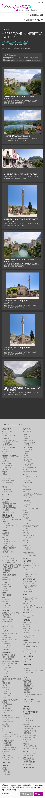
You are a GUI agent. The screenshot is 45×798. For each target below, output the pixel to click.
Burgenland (7, 463)
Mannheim (8, 722)
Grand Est (6, 687)
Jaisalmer (28, 457)
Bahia (4, 537)
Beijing (6, 589)
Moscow (28, 649)
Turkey (26, 707)
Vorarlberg (7, 489)
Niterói (6, 571)
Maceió (6, 535)
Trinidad (28, 610)
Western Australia (10, 456)
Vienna (5, 487)
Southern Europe (20, 41)
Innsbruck (8, 478)
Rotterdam (29, 590)
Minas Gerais (7, 546)
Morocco (27, 561)
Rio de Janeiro (9, 575)
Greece (5, 766)
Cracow (27, 617)
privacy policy (7, 793)
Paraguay (27, 595)
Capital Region (8, 655)
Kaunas (27, 548)
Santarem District (31, 631)
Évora (27, 637)
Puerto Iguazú (9, 436)
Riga (26, 543)
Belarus (5, 494)
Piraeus (6, 774)
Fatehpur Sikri (30, 471)
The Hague (28, 592)
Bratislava (27, 661)
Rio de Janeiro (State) (11, 565)
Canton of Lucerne (31, 702)
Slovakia (27, 659)
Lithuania (27, 545)
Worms (6, 755)
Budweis (7, 637)
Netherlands (29, 579)
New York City (30, 737)
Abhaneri (28, 449)
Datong (6, 604)
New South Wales (9, 447)
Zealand (5, 672)
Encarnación (30, 606)
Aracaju (6, 579)
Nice (5, 706)
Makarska (7, 621)
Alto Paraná (28, 597)
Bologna (28, 479)
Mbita (26, 528)
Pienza (27, 504)
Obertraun (8, 485)
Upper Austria (8, 481)
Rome (26, 487)
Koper (26, 669)
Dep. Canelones (29, 754)
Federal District (9, 542)
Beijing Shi (6, 585)
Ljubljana (28, 673)
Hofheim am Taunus (12, 737)
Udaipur (27, 465)
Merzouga (28, 567)
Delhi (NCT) (27, 436)
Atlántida (28, 756)
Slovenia (27, 664)
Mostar (27, 48)
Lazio (25, 485)
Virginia (26, 744)
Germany (6, 715)
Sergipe (5, 577)
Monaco (26, 558)
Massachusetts (29, 731)
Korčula (7, 617)
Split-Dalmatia (8, 619)
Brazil (4, 531)
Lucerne (27, 704)
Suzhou (6, 599)
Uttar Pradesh (29, 467)
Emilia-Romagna (30, 477)
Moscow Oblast (30, 647)
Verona (27, 521)
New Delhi (28, 440)
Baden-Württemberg (11, 718)
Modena (28, 481)
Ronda (27, 690)
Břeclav (6, 644)
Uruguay (27, 751)
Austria (5, 461)
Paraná (5, 554)
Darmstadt (8, 733)
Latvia (25, 540)
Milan (26, 491)
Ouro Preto (8, 552)
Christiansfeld (10, 663)
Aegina (6, 770)
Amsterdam (29, 583)
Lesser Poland (29, 615)
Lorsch (6, 739)
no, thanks (27, 794)
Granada (28, 684)
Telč (5, 629)
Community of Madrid (33, 694)
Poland (26, 613)
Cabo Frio (7, 569)
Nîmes (5, 698)
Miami (26, 722)
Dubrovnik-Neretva (10, 613)
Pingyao (6, 608)
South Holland (30, 586)
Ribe (5, 669)
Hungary (27, 429)
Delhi (26, 439)
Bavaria (5, 724)
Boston (27, 733)
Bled (26, 667)
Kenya (25, 524)
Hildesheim (8, 745)
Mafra (27, 626)
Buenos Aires (7, 431)
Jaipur (27, 455)
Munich (6, 726)
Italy (25, 474)
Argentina (6, 429)
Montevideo (28, 764)
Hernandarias (30, 599)
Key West (28, 718)
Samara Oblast (29, 651)
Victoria (5, 452)
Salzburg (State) (9, 468)
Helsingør (7, 659)
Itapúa (25, 604)
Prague (5, 631)
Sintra (27, 628)
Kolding (7, 667)
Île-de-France (8, 710)
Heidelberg (8, 720)
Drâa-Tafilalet (29, 563)
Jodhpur (28, 459)
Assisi (26, 513)
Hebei (4, 593)
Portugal (27, 620)
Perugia (27, 514)
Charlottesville (31, 746)
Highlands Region (10, 627)
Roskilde (7, 674)
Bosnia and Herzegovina (14, 44)
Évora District (29, 635)
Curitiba (7, 556)
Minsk (4, 497)
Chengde (7, 595)
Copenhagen (9, 657)
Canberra (7, 445)
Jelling (6, 665)
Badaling (7, 587)
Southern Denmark (10, 661)
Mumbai (27, 445)
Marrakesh (29, 576)
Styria (4, 472)
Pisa (25, 506)
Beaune (6, 683)
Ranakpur (28, 463)
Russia (25, 640)
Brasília (6, 544)
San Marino (28, 656)
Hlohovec (7, 646)
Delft (26, 588)
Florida (26, 716)
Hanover (7, 743)
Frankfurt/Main (10, 735)
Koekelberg (8, 506)
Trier (5, 753)
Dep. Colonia (28, 758)
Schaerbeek (8, 512)
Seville (27, 692)
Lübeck (6, 760)
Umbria (26, 510)
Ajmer (26, 451)
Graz (5, 474)
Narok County (29, 535)
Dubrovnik (8, 615)
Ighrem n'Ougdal (32, 565)
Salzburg (7, 470)
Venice (27, 519)
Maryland (27, 725)
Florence (28, 502)
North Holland (30, 582)
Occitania (6, 696)
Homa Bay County (31, 526)
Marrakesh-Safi (30, 574)
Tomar (27, 633)
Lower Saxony (8, 741)
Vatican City (28, 767)
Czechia (5, 624)
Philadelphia (30, 742)
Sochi (26, 644)
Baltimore (28, 729)
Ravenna (28, 483)
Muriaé (6, 550)
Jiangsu (5, 597)
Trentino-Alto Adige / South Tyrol (32, 495)
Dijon (5, 685)
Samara (27, 653)
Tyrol (4, 476)
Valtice (6, 650)
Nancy (6, 689)
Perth (5, 458)
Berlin (4, 728)
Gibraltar (6, 763)
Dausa (27, 453)
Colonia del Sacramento (29, 761)
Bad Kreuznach (10, 749)
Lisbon (27, 624)
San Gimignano (31, 508)
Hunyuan (7, 606)
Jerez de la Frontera (29, 687)
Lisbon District (29, 622)
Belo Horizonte (10, 548)
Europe (5, 41)
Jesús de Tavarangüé (33, 608)
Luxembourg (28, 553)
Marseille (7, 704)
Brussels (5, 502)
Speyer (6, 751)
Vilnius (27, 550)
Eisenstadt (8, 465)
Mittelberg (8, 491)
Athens (6, 772)
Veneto (26, 517)
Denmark (6, 653)
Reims (5, 691)
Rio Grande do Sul (10, 561)
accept (38, 794)
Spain (25, 678)
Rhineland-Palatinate (11, 747)
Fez (25, 572)
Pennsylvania (29, 740)
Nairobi (26, 533)
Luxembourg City (31, 555)
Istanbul (26, 709)
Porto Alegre (9, 563)
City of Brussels (10, 504)
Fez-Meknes (28, 570)
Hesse (4, 731)
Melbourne (8, 454)
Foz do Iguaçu (9, 558)
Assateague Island (32, 727)
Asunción (27, 601)
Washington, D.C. (30, 748)
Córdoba (28, 682)
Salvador (7, 539)
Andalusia (27, 680)
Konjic (22, 48)
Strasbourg (8, 693)
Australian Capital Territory (10, 442)
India (25, 434)
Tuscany (26, 500)
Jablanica (16, 48)
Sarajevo (7, 528)
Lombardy (27, 490)
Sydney (6, 449)
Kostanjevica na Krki (33, 671)
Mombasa (27, 530)
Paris (5, 712)
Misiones (5, 434)
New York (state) (30, 735)
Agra (26, 469)
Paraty (6, 573)
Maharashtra (29, 443)
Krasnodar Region (31, 642)
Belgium (5, 500)
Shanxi (5, 602)
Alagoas (5, 533)
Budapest (27, 431)
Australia (6, 439)
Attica (4, 768)
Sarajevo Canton (9, 526)
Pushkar (28, 461)
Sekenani (28, 537)
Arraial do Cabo (10, 567)
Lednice (6, 648)
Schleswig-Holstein (10, 758)
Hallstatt (7, 483)
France (5, 677)
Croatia (5, 611)
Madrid (27, 696)
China (4, 582)
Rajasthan (27, 447)
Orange (6, 708)
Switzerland (28, 699)
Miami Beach (29, 720)
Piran (26, 675)
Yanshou (7, 591)
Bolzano (28, 498)
